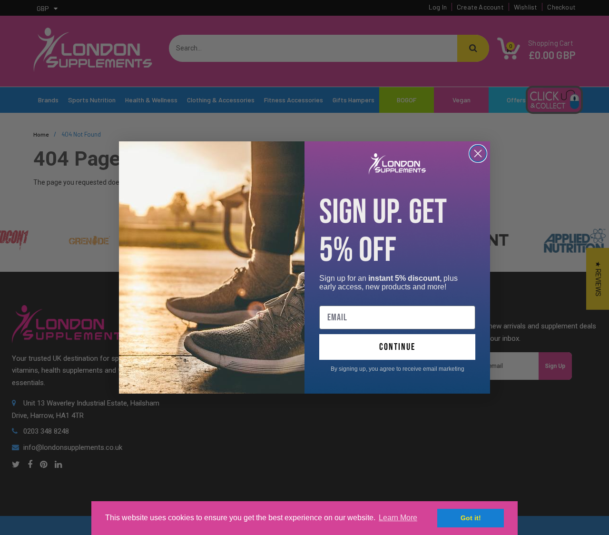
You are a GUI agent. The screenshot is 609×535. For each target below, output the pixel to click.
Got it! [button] (471, 518)
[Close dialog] (478, 153)
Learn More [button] (398, 518)
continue (397, 347)
